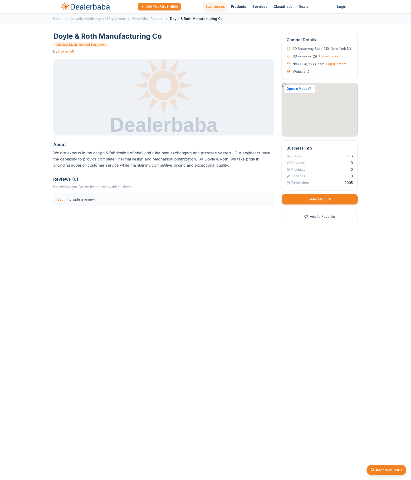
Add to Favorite (322, 216)
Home (58, 19)
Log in (62, 199)
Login (341, 7)
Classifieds (283, 7)
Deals (303, 7)
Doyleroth (66, 51)
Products (238, 7)
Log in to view (329, 56)
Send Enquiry (319, 199)
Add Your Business (162, 6)
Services (259, 7)
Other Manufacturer (147, 19)
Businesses (215, 7)
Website (299, 71)
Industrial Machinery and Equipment (97, 19)
